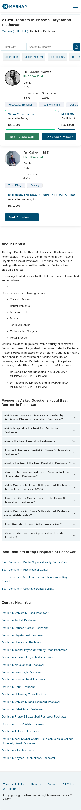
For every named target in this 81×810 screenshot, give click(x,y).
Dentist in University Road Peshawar (25, 612)
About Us (36, 784)
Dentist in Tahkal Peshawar (19, 620)
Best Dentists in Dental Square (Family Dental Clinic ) (36, 562)
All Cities (68, 784)
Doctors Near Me (34, 56)
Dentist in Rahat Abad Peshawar (22, 709)
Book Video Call (22, 136)
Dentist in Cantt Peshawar (18, 687)
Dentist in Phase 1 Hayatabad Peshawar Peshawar (34, 716)
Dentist (21, 31)
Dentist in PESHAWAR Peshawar (23, 724)
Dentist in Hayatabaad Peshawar (22, 635)
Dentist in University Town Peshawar (25, 694)
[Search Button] (76, 47)
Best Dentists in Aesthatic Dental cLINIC (28, 588)
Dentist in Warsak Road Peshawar (23, 679)
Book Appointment (59, 136)
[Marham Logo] (14, 7)
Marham (7, 31)
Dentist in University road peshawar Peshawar (31, 701)
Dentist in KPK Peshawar (18, 750)
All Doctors (10, 788)
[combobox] (13, 47)
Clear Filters (11, 56)
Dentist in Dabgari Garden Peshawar (25, 627)
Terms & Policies (14, 784)
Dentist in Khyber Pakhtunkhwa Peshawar (28, 758)
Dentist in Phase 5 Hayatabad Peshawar (27, 657)
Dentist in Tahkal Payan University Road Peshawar (34, 650)
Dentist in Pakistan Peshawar (20, 731)
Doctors (52, 784)
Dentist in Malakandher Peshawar (23, 664)
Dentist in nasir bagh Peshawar (22, 672)
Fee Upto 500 (57, 56)
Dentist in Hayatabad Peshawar (22, 642)
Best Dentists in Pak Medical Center (25, 569)
